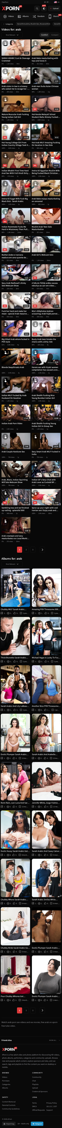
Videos (4, 1077)
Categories (9, 24)
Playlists (35, 1084)
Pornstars (5, 1081)
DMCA (34, 1106)
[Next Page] (42, 550)
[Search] (37, 8)
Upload (35, 1088)
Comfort (44, 35)
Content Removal (8, 1102)
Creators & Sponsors (40, 1091)
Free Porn (5, 2)
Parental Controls (8, 1105)
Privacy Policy (51, 1103)
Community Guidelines (11, 1109)
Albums (5, 1088)
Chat (34, 1081)
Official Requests (38, 1110)
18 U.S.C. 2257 (51, 1106)
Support (49, 1110)
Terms (34, 1103)
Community (36, 1077)
